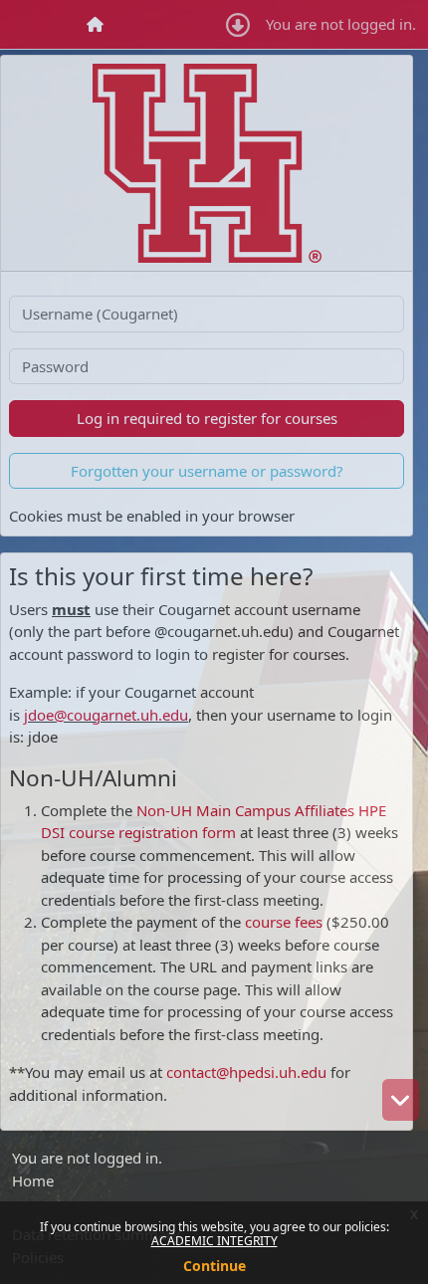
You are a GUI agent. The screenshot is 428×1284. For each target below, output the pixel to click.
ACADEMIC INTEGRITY (214, 1240)
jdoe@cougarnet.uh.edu (106, 715)
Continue (214, 1265)
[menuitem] (95, 24)
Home (33, 1180)
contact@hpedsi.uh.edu (246, 1072)
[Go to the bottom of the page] (400, 1100)
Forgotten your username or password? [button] (207, 471)
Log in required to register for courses (207, 418)
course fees (281, 922)
